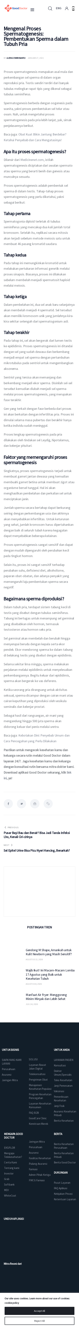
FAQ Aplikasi (60, 1188)
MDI (6, 1190)
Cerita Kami (10, 1162)
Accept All (39, 1311)
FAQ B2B (34, 1112)
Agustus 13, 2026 (34, 959)
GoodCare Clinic (38, 1118)
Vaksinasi (59, 1091)
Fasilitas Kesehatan (40, 1158)
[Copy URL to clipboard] (48, 803)
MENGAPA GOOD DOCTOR (13, 1135)
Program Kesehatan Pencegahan (40, 1096)
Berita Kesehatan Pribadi (64, 1155)
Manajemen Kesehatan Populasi (40, 1087)
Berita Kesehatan (64, 1120)
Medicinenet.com (32, 160)
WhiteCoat (10, 1195)
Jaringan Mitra (10, 1080)
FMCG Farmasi (37, 1180)
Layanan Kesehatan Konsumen (40, 1105)
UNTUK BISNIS (10, 1050)
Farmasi (33, 1169)
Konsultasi (60, 1065)
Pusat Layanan (62, 1182)
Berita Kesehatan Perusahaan (64, 1145)
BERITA (58, 1134)
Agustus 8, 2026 (34, 983)
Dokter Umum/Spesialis (63, 1072)
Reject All (39, 1320)
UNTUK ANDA (62, 1050)
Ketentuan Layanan (65, 1199)
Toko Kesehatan (63, 1080)
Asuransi (6, 1074)
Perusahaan (8, 1069)
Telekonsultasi (37, 1074)
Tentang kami (11, 1168)
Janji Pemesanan (63, 1085)
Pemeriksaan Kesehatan (61, 1098)
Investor (9, 1173)
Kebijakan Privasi (63, 1193)
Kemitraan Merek (38, 1124)
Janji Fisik (59, 1106)
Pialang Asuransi (38, 1163)
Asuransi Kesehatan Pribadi (65, 1113)
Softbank (9, 1184)
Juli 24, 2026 (32, 1004)
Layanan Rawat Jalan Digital (37, 1066)
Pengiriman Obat (38, 1079)
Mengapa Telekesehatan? (13, 1155)
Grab (6, 1179)
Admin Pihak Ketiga (39, 1174)
